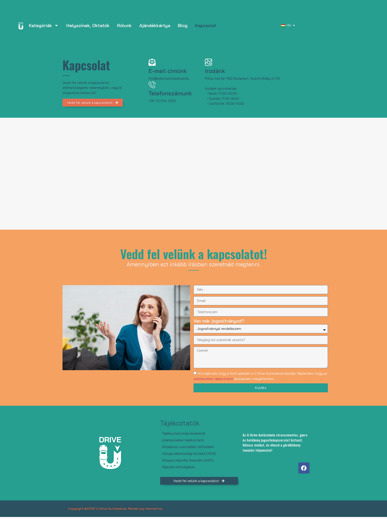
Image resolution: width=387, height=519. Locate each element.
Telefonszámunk (170, 93)
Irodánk (215, 70)
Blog (182, 25)
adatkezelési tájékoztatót (213, 379)
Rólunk (124, 25)
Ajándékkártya (154, 25)
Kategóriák (40, 25)
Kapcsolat (205, 25)
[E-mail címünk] (152, 62)
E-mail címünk (167, 70)
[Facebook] (304, 468)
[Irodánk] (208, 62)
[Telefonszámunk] (152, 84)
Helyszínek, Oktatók (88, 25)
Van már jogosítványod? (219, 321)
